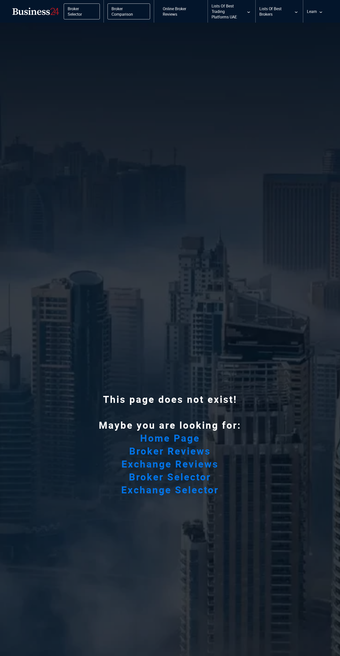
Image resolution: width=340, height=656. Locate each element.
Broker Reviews (170, 450)
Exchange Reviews (170, 463)
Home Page (170, 437)
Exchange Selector (170, 489)
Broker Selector (170, 476)
